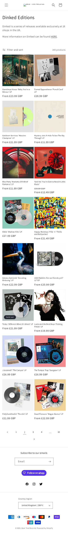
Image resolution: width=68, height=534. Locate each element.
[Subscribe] (49, 461)
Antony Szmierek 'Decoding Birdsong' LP (14, 279)
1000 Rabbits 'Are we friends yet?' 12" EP (48, 279)
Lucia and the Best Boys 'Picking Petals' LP (48, 325)
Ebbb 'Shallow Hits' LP (12, 232)
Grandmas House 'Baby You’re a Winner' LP (16, 90)
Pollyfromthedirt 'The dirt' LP (15, 414)
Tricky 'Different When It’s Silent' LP (17, 324)
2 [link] (24, 432)
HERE (54, 36)
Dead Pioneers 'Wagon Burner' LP (48, 414)
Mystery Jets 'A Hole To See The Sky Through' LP (49, 136)
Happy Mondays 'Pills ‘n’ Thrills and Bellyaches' (48, 233)
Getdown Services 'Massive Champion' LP (14, 136)
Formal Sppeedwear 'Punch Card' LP (48, 90)
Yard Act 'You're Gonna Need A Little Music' (49, 182)
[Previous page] (7, 432)
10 (59, 432)
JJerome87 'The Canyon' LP (14, 370)
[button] (6, 5)
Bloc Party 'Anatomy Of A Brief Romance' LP (15, 182)
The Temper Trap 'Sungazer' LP (47, 370)
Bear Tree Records (29, 528)
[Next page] (34, 439)
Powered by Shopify (45, 528)
